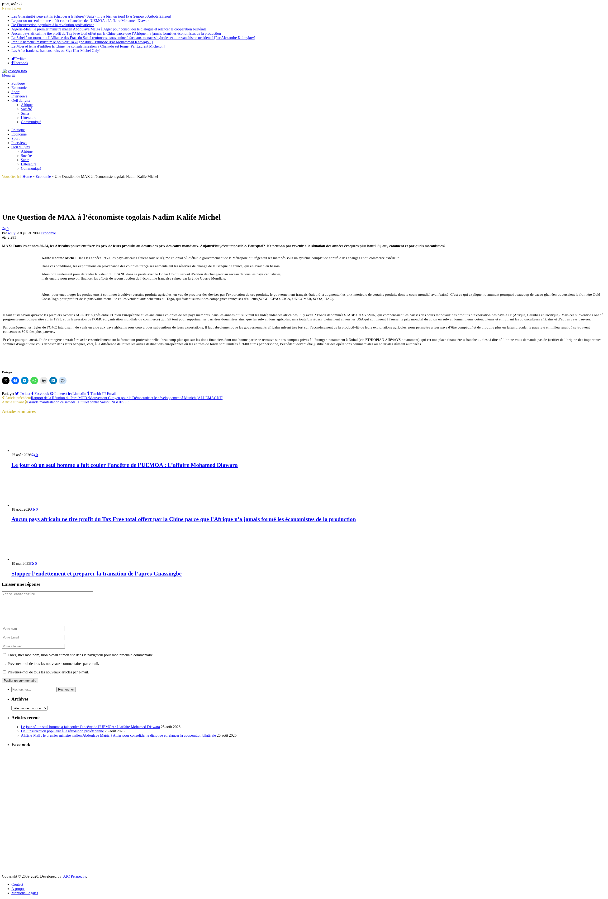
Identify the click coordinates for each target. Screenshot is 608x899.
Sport (15, 92)
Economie (19, 88)
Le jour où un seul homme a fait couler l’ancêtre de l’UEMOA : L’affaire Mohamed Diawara (80, 21)
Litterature (28, 118)
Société (26, 109)
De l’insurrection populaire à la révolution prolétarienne (52, 25)
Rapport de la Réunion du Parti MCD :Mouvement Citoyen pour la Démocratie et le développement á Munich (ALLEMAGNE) (127, 398)
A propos (18, 889)
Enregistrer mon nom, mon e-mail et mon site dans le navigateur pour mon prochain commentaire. (81, 655)
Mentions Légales (24, 893)
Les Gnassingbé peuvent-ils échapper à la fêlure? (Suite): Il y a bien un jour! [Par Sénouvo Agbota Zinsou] (91, 16)
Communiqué (31, 122)
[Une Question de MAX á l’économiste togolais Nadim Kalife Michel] (14, 205)
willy (11, 233)
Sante (25, 113)
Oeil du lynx (20, 100)
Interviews (19, 96)
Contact (17, 884)
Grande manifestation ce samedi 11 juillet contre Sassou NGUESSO (78, 402)
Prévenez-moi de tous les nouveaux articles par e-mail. (48, 672)
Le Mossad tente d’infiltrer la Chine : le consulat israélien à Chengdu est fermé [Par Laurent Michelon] (88, 46)
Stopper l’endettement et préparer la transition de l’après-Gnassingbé (96, 573)
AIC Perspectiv (74, 876)
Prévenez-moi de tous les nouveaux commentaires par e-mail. (53, 664)
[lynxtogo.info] (14, 71)
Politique (18, 83)
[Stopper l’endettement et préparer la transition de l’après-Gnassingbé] (36, 559)
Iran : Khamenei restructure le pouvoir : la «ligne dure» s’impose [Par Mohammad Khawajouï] (82, 42)
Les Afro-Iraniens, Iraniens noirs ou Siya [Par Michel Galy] (55, 50)
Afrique (27, 105)
